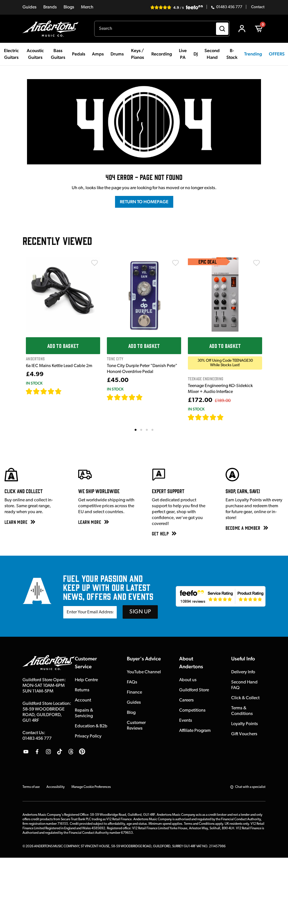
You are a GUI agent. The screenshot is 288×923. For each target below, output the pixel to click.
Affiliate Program (195, 730)
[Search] (222, 29)
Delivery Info (243, 672)
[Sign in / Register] (241, 28)
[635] (68, 391)
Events (185, 720)
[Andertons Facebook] (37, 751)
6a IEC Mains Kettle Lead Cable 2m (59, 366)
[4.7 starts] (44, 391)
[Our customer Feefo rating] (221, 596)
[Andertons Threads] (71, 751)
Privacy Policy (88, 736)
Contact (257, 7)
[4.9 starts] (206, 417)
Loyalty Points (244, 724)
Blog (131, 712)
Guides (29, 7)
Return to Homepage (144, 201)
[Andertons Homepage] (52, 28)
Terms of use (31, 787)
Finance (134, 692)
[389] (149, 397)
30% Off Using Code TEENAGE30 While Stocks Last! (225, 363)
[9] (227, 417)
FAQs (132, 682)
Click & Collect (245, 698)
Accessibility (55, 787)
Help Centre (86, 680)
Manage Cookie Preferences (91, 787)
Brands (50, 7)
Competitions (192, 710)
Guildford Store (194, 690)
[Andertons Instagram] (48, 751)
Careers (186, 700)
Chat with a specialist (250, 787)
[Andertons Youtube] (25, 751)
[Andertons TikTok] (59, 751)
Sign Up (140, 612)
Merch (87, 7)
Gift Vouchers (244, 734)
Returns (82, 690)
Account (83, 700)
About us (188, 680)
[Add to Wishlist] (94, 263)
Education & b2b (91, 726)
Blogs (69, 7)
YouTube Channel (144, 672)
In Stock (34, 383)
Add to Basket (63, 346)
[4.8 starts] (125, 397)
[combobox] (162, 29)
